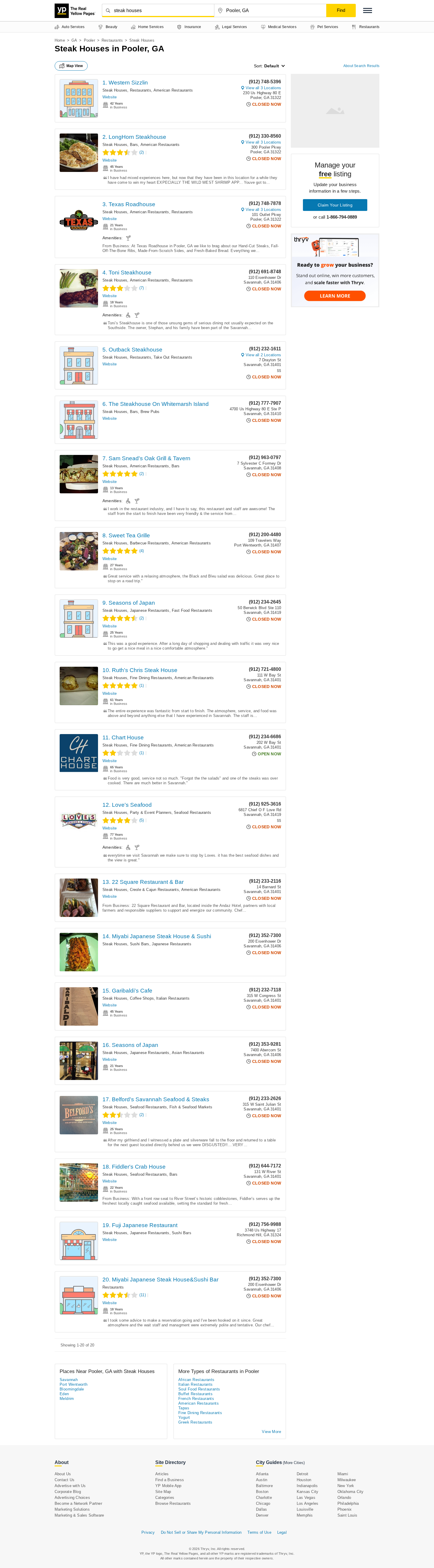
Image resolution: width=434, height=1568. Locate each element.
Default (271, 66)
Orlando (344, 1497)
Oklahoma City (350, 1491)
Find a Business (169, 1480)
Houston (304, 1480)
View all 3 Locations (263, 88)
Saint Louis (347, 1515)
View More (271, 1431)
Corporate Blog (68, 1491)
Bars (134, 144)
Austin (261, 1480)
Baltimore (264, 1486)
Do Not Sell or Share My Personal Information (201, 1532)
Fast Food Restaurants (192, 610)
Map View (74, 66)
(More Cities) (294, 1462)
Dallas (261, 1509)
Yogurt (184, 1417)
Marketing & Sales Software (79, 1515)
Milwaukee (346, 1480)
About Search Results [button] (361, 66)
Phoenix (344, 1509)
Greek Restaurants (195, 1422)
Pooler (89, 40)
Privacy (148, 1532)
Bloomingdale (72, 1389)
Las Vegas (306, 1497)
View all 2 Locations (263, 355)
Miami (342, 1474)
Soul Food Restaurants (199, 1389)
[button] (367, 10)
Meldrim (67, 1398)
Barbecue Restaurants (149, 543)
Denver (262, 1515)
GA (74, 40)
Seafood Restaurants (192, 812)
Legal (282, 1532)
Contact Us (64, 1480)
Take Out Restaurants (173, 357)
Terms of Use (259, 1532)
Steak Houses (114, 90)
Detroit (302, 1474)
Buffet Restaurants (195, 1394)
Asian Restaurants (188, 1052)
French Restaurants (196, 1398)
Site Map (163, 1491)
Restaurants (112, 40)
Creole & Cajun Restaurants (154, 889)
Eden (64, 1394)
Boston (262, 1491)
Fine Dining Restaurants (151, 678)
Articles (162, 1474)
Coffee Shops (142, 998)
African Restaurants (196, 1379)
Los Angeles (307, 1503)
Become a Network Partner (78, 1503)
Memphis (305, 1515)
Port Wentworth (74, 1384)
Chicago (263, 1503)
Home (60, 40)
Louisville (305, 1509)
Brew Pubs (150, 411)
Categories (164, 1497)
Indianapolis (307, 1486)
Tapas (183, 1408)
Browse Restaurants (173, 1503)
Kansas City (307, 1491)
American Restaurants (173, 90)
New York (345, 1486)
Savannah (69, 1379)
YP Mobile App (168, 1486)
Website (109, 97)
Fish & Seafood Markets (190, 1107)
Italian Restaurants (173, 998)
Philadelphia (348, 1503)
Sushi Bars (139, 944)
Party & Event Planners (151, 812)
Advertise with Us (70, 1486)
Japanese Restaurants (149, 610)
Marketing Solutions (72, 1509)
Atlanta (262, 1474)
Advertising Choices (72, 1497)
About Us (63, 1474)
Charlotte (264, 1497)
